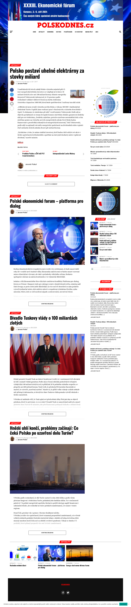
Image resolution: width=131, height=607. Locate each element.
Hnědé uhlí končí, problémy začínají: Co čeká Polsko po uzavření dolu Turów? (105, 349)
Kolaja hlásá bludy (96, 175)
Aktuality (41, 32)
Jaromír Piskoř (22, 83)
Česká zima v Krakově (97, 170)
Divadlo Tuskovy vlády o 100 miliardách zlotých (103, 322)
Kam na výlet (89, 32)
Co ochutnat (79, 32)
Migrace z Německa (97, 180)
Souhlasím (123, 604)
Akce (97, 32)
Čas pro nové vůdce (96, 147)
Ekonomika (50, 32)
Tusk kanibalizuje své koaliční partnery (103, 158)
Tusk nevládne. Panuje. (98, 165)
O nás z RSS (106, 289)
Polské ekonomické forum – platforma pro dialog (104, 294)
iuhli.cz (20, 142)
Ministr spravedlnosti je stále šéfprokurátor (105, 152)
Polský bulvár (68, 32)
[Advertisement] (65, 49)
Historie (58, 32)
